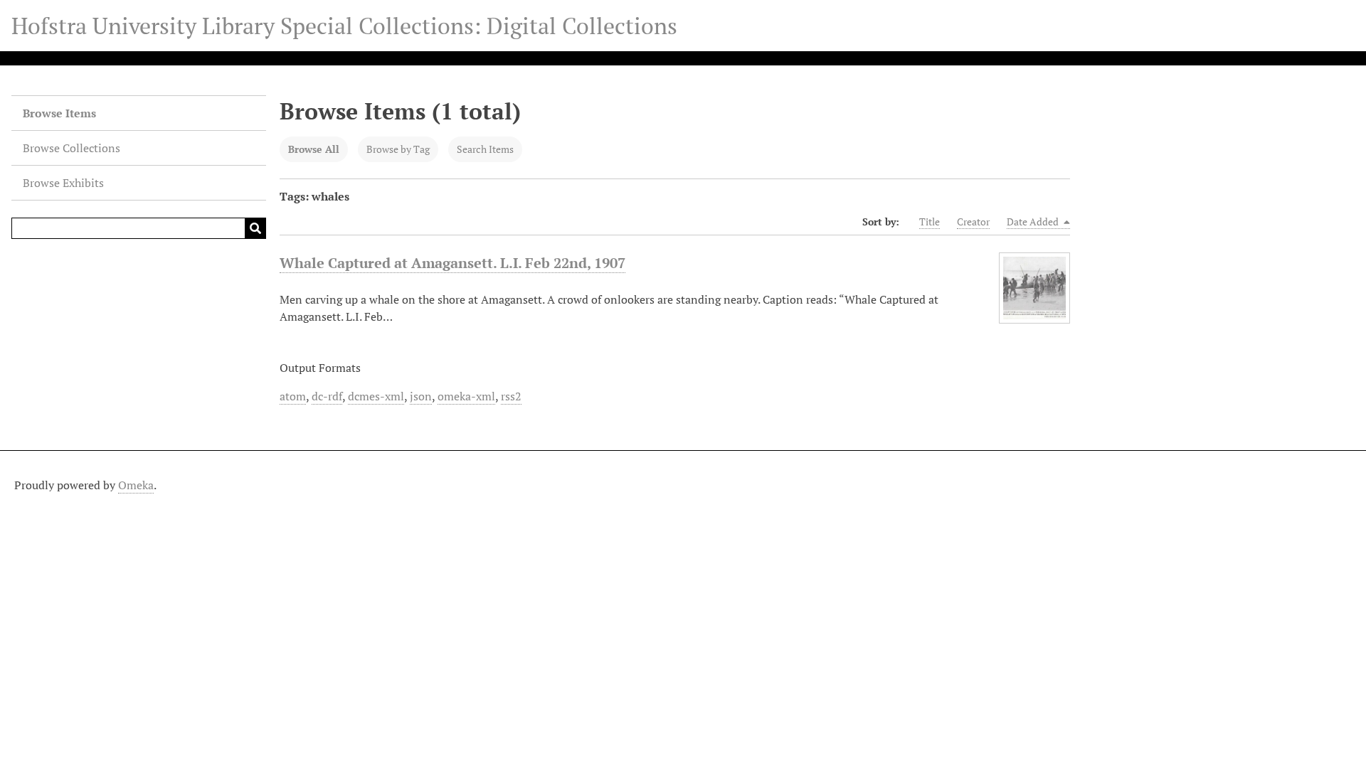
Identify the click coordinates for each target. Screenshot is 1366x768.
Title (929, 221)
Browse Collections (71, 148)
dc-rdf (327, 396)
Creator (973, 221)
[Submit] (255, 228)
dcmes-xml (376, 396)
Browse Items (59, 113)
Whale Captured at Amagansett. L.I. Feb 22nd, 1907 (452, 262)
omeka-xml (466, 396)
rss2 (511, 396)
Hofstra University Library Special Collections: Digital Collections (344, 26)
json (421, 396)
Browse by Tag (398, 149)
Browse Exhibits (63, 183)
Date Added (1034, 221)
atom (293, 396)
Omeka (136, 485)
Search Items (485, 149)
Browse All (313, 149)
